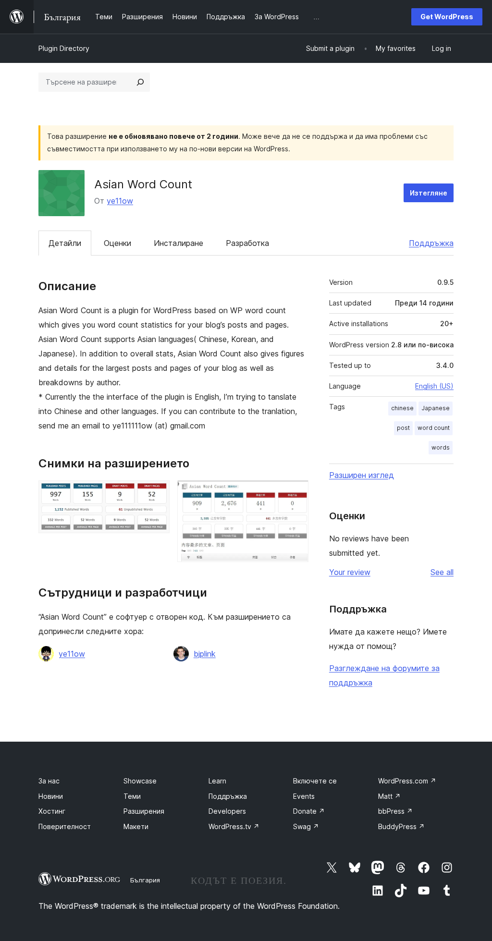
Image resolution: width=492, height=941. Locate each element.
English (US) (434, 386)
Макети (135, 826)
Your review (349, 572)
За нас (49, 781)
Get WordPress (446, 16)
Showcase (140, 781)
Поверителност (64, 826)
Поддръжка (431, 243)
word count (434, 427)
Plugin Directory (63, 48)
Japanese (435, 408)
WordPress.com (407, 781)
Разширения (143, 811)
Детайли (65, 243)
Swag (306, 826)
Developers (227, 811)
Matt (389, 796)
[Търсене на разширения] (140, 82)
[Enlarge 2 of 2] (295, 493)
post (403, 427)
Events (304, 796)
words (440, 447)
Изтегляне (428, 193)
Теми (132, 796)
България (145, 880)
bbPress (395, 811)
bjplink (205, 654)
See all (442, 572)
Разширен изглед (361, 475)
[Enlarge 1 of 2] (156, 493)
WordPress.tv (234, 826)
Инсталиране (178, 243)
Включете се (315, 781)
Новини (50, 796)
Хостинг (51, 811)
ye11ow (120, 201)
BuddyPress (401, 826)
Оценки (117, 243)
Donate (309, 811)
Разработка (247, 243)
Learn (217, 781)
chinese (402, 408)
